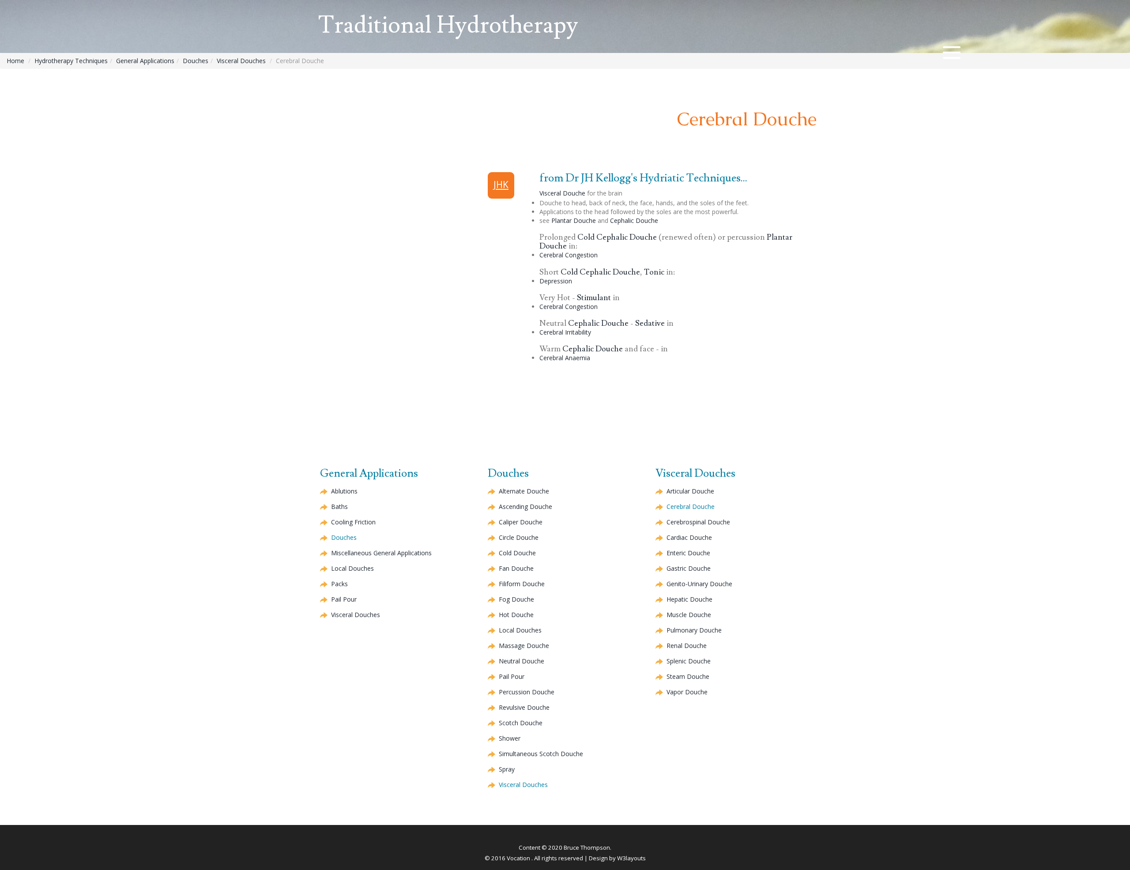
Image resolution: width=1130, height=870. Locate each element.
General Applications (145, 60)
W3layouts (631, 858)
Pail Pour (344, 599)
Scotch (520, 723)
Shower (509, 738)
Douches (195, 60)
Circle (519, 537)
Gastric (689, 568)
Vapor (687, 692)
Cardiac (689, 537)
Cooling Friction (353, 522)
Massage (524, 645)
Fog (516, 599)
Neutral (521, 661)
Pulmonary (694, 630)
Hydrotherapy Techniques (71, 60)
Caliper (520, 522)
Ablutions (344, 491)
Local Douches (352, 568)
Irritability (565, 332)
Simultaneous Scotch (541, 753)
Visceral (562, 193)
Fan (516, 568)
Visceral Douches (241, 60)
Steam (688, 676)
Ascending (525, 506)
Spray (507, 769)
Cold (617, 237)
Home (15, 60)
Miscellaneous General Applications (381, 553)
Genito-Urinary (699, 584)
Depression (555, 281)
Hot (516, 614)
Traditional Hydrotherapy (448, 25)
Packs (339, 584)
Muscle (689, 614)
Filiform (522, 584)
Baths (339, 506)
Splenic (689, 661)
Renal (687, 645)
